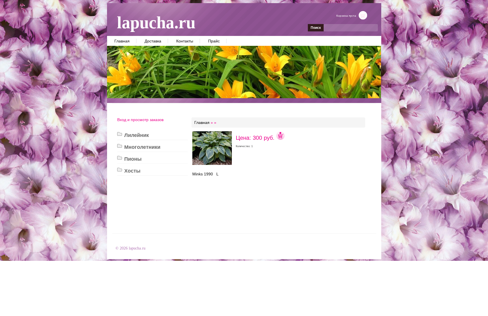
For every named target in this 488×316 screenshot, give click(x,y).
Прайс (214, 41)
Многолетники (142, 147)
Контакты (184, 41)
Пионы (132, 159)
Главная (122, 41)
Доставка (153, 41)
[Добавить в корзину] (280, 138)
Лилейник (136, 135)
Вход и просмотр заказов (140, 119)
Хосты (132, 171)
